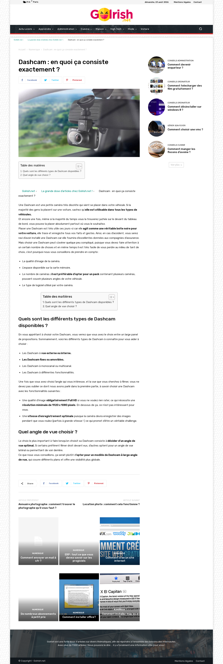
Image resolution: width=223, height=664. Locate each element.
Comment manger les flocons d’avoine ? (181, 150)
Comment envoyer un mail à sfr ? (38, 559)
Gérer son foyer (177, 126)
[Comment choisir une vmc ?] (156, 128)
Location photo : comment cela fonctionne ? (111, 504)
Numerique (34, 49)
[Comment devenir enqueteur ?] (156, 64)
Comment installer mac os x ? (120, 615)
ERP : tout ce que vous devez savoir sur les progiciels (79, 557)
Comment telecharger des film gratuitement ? (185, 87)
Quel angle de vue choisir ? (36, 175)
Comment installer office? (79, 617)
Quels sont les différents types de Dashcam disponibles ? (52, 171)
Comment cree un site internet (120, 559)
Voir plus (175, 164)
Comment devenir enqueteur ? (179, 66)
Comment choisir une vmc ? (185, 129)
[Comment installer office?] (79, 597)
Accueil (21, 49)
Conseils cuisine (176, 145)
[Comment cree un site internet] (120, 541)
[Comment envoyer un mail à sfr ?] (38, 541)
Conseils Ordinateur (179, 82)
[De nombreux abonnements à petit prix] (38, 597)
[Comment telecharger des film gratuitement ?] (156, 85)
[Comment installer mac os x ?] (120, 597)
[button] (200, 29)
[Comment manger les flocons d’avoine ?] (156, 149)
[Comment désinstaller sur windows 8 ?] (156, 107)
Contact (200, 661)
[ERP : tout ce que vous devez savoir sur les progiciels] (79, 541)
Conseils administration (181, 61)
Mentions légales (184, 661)
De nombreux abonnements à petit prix (38, 615)
